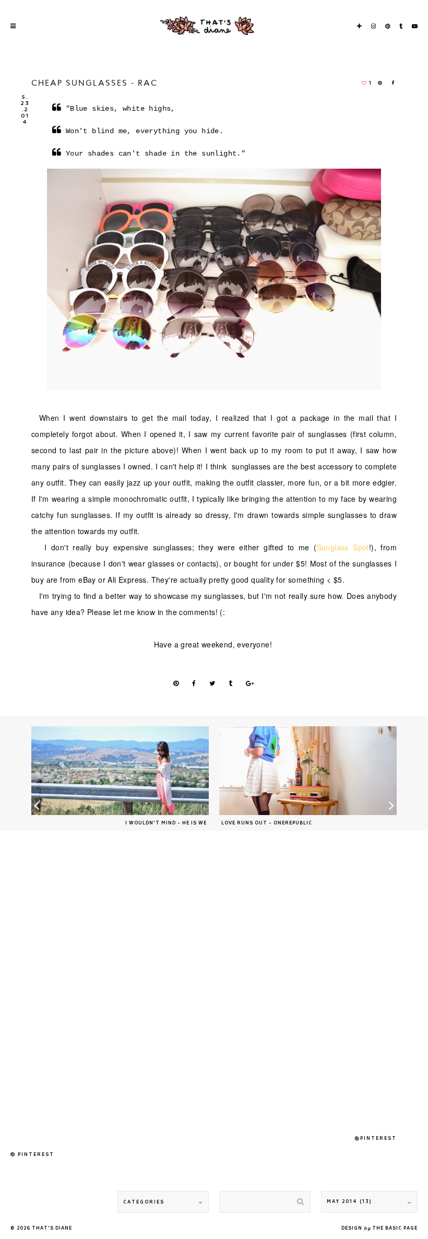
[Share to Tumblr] (231, 684)
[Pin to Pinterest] (176, 684)
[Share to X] (212, 684)
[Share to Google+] (250, 684)
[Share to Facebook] (394, 83)
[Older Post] (308, 770)
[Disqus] (214, 982)
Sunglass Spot (343, 547)
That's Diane (52, 1228)
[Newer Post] (120, 770)
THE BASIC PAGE (395, 1228)
